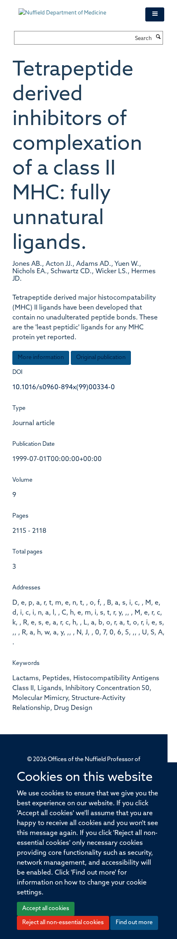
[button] (154, 14)
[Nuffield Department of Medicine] (76, 9)
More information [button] (41, 358)
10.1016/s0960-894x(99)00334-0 (63, 387)
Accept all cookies (45, 909)
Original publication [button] (101, 358)
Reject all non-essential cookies (63, 923)
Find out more (134, 923)
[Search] (158, 37)
